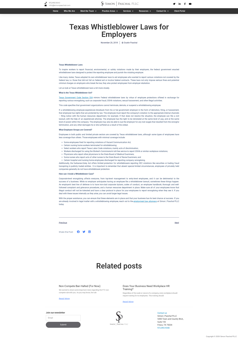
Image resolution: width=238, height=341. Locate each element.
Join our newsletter (55, 313)
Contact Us (161, 11)
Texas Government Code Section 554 (76, 97)
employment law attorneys (145, 201)
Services (127, 11)
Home (55, 11)
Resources (143, 11)
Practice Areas (108, 11)
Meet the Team (87, 11)
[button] (78, 231)
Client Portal (179, 11)
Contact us (162, 313)
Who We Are (69, 11)
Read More (64, 299)
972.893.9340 (163, 328)
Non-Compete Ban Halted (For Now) (79, 286)
